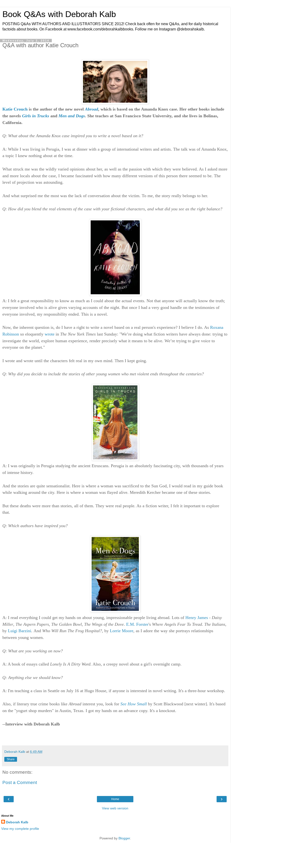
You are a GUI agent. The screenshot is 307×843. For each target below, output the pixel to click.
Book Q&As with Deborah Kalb (59, 14)
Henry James (196, 617)
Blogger (124, 838)
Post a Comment (19, 782)
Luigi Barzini (19, 630)
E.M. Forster (137, 624)
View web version (115, 808)
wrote (49, 334)
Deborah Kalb (17, 822)
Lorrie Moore (121, 630)
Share (11, 759)
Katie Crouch (15, 109)
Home (115, 799)
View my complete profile (20, 829)
